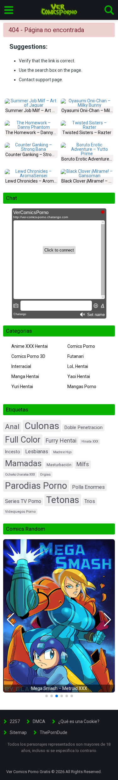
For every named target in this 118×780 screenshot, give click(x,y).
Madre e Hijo (62, 452)
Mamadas (23, 463)
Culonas (42, 425)
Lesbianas (36, 452)
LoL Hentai (77, 366)
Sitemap (18, 732)
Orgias (45, 474)
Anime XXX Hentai (29, 346)
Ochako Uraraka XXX (20, 474)
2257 (15, 721)
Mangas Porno (81, 386)
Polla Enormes (88, 487)
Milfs (82, 464)
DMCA (39, 721)
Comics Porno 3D (28, 356)
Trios (89, 501)
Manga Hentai (25, 376)
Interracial (21, 366)
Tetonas (62, 500)
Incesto (12, 451)
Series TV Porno (23, 501)
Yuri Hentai (22, 386)
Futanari (75, 356)
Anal (12, 426)
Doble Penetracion (83, 427)
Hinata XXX (89, 441)
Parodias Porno (36, 485)
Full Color (23, 440)
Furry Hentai (61, 440)
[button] (10, 620)
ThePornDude (53, 732)
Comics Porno (81, 346)
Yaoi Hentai (78, 376)
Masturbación (59, 465)
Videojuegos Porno (20, 512)
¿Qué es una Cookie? (78, 721)
